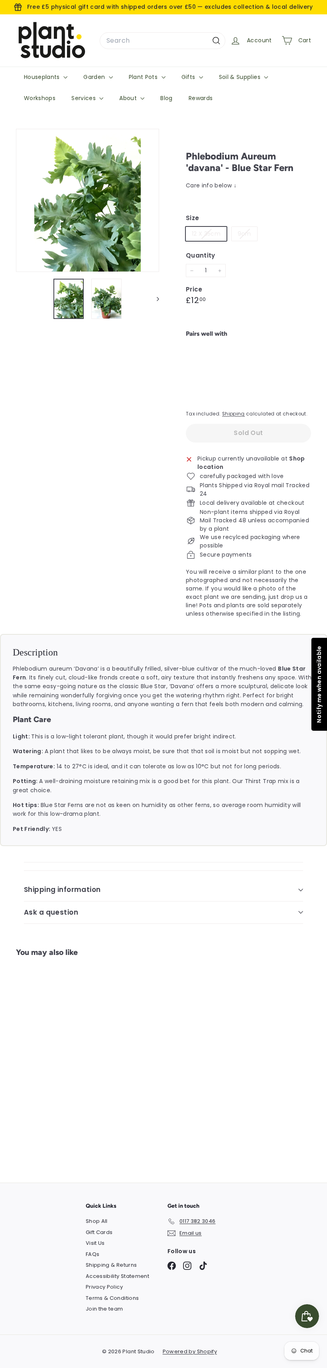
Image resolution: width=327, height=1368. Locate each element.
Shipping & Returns (111, 1265)
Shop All (97, 1221)
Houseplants (42, 77)
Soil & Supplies (240, 77)
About (128, 98)
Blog (166, 98)
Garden (94, 77)
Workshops (39, 98)
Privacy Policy (104, 1287)
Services (84, 98)
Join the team (104, 1309)
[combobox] (162, 40)
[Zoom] (87, 200)
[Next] (154, 299)
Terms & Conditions (112, 1298)
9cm (247, 235)
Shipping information (62, 889)
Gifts (189, 77)
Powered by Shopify (190, 1351)
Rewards (201, 98)
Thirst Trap (261, 781)
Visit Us (95, 1243)
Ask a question (51, 912)
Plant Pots (144, 77)
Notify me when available (319, 684)
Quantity (200, 255)
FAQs (92, 1254)
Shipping (233, 414)
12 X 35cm (209, 235)
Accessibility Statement (117, 1276)
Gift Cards (99, 1232)
